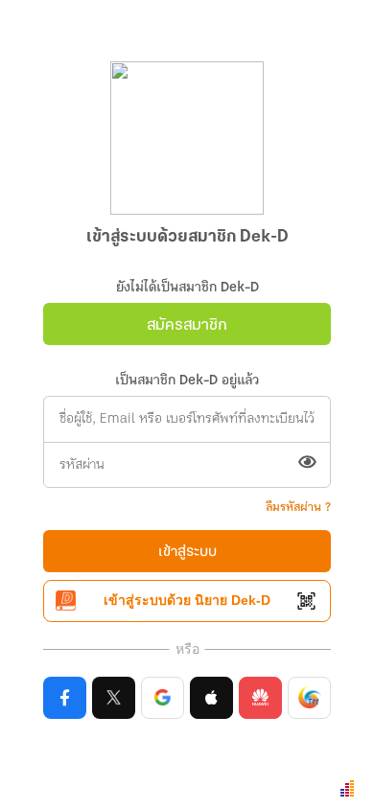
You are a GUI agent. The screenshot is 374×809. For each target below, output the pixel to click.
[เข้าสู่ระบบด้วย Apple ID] (211, 698)
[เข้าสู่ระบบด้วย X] (113, 698)
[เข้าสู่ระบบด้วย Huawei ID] (260, 698)
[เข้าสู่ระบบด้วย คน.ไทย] (309, 698)
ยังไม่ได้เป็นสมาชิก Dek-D (187, 288)
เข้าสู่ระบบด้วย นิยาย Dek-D (187, 600)
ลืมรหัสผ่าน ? (298, 508)
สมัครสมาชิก (187, 325)
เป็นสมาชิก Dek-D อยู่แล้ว (187, 381)
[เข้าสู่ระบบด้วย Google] (162, 698)
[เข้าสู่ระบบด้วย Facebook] (64, 698)
